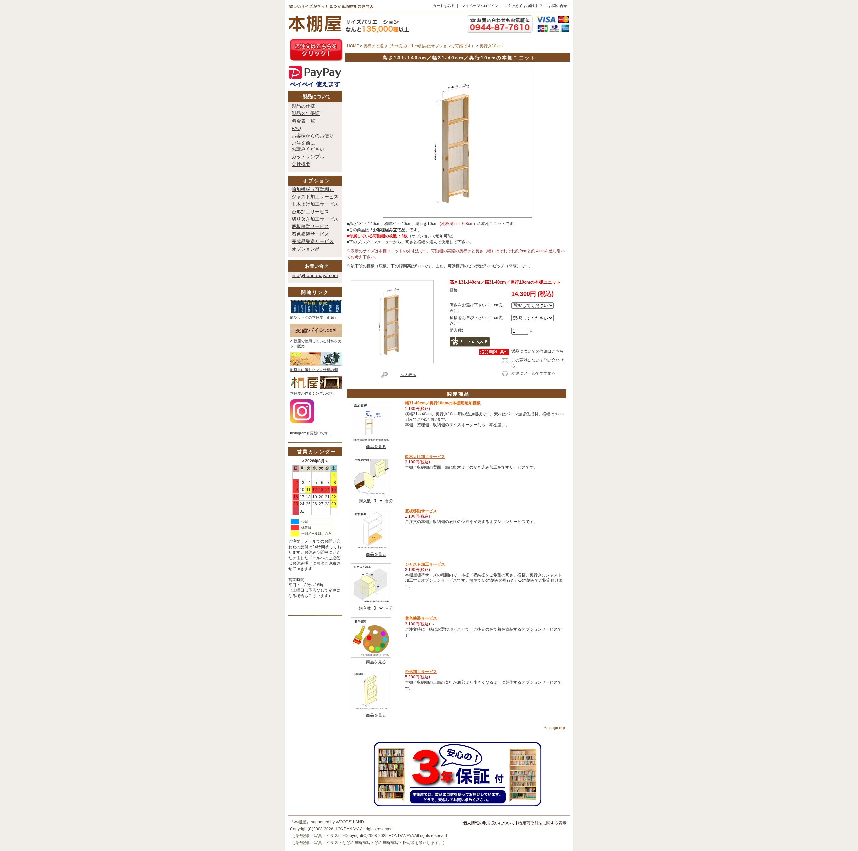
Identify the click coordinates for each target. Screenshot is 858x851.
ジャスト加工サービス (315, 196)
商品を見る (376, 446)
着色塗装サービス (310, 234)
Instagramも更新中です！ (311, 433)
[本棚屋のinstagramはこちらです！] (302, 422)
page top (557, 728)
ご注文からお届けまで (523, 6)
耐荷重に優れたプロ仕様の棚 (314, 370)
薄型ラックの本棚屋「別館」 (314, 317)
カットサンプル (308, 156)
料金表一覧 (303, 121)
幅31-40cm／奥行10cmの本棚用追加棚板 (443, 403)
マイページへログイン (480, 6)
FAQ (296, 128)
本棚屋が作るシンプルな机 (312, 393)
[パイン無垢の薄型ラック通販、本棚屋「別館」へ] (316, 312)
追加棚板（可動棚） (313, 189)
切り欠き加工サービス (315, 219)
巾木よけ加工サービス (315, 204)
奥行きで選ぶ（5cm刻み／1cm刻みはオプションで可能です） (419, 46)
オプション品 (306, 249)
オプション (317, 180)
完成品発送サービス (313, 241)
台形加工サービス (310, 211)
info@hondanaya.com (315, 275)
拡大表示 (408, 374)
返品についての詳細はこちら (537, 351)
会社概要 (301, 164)
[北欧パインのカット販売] (316, 335)
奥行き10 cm (491, 46)
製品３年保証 (306, 113)
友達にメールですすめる (533, 373)
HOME (353, 46)
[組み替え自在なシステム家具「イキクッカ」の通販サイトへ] (316, 364)
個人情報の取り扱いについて (489, 823)
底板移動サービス (310, 226)
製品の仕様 (303, 106)
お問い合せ (558, 6)
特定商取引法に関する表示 (542, 823)
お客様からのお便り (313, 135)
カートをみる (444, 6)
